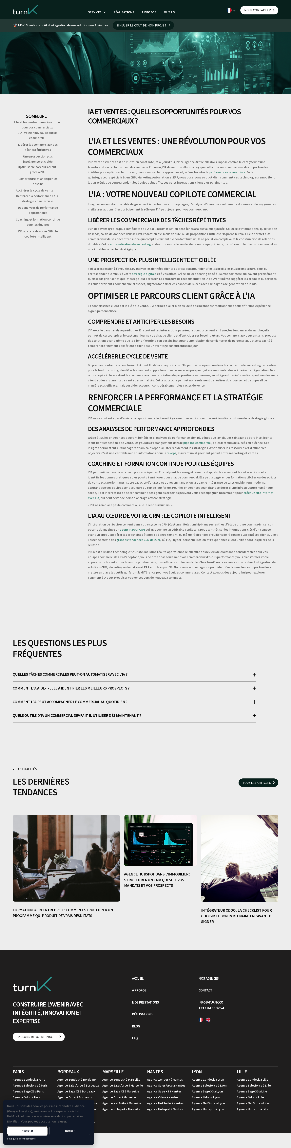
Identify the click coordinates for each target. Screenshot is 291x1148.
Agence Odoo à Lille (250, 1097)
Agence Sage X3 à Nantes (164, 1091)
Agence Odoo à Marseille (119, 1097)
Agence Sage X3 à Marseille (120, 1091)
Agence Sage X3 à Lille (252, 1091)
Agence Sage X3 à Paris (28, 1091)
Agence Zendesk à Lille (252, 1079)
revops (171, 453)
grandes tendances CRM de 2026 (138, 540)
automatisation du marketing (130, 244)
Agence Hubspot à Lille (252, 1109)
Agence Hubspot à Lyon (208, 1109)
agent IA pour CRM (132, 529)
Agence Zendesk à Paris (29, 1079)
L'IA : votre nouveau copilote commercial (37, 135)
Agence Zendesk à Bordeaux (76, 1079)
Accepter (27, 1131)
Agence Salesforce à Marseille (122, 1085)
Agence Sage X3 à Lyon (207, 1091)
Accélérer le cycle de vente (34, 191)
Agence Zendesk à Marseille (121, 1079)
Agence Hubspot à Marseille (121, 1109)
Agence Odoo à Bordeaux (74, 1097)
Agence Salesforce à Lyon (209, 1085)
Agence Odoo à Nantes (162, 1097)
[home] (25, 9)
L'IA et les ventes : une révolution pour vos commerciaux (37, 125)
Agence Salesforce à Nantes (166, 1085)
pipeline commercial (197, 443)
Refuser (69, 1131)
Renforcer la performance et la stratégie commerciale (37, 198)
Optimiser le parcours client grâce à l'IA (37, 169)
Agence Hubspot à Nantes (165, 1109)
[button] (97, 12)
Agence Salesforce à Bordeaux (78, 1085)
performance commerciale (227, 172)
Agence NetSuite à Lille (253, 1103)
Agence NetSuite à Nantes (165, 1103)
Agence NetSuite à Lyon (208, 1103)
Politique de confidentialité (21, 1138)
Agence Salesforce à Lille (254, 1085)
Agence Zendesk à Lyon (208, 1079)
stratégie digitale (144, 274)
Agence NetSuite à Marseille (121, 1103)
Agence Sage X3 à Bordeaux (76, 1091)
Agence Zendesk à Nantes (165, 1079)
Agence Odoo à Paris (27, 1097)
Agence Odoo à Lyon (206, 1097)
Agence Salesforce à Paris (30, 1085)
